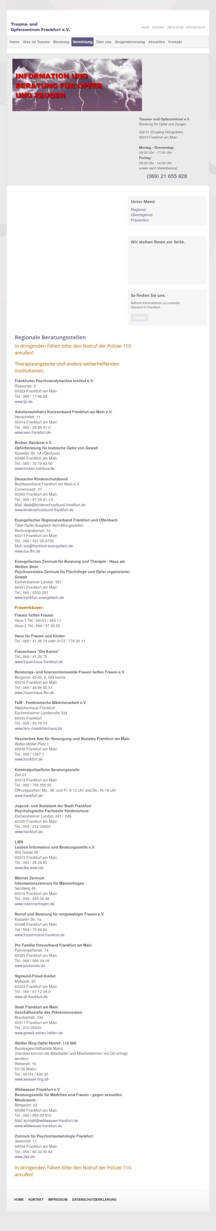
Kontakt (175, 41)
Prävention (140, 220)
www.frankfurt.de (29, 759)
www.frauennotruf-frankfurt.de (40, 934)
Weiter (140, 317)
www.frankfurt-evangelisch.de (39, 597)
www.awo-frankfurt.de (33, 432)
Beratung (61, 41)
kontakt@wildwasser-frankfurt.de (51, 1120)
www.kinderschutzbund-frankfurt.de (44, 509)
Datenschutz (195, 27)
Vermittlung (82, 41)
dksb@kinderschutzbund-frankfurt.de (54, 504)
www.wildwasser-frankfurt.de (38, 1125)
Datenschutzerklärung (94, 1199)
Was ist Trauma (36, 41)
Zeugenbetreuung (130, 41)
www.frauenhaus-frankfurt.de (39, 661)
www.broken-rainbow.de (35, 468)
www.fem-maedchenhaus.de (38, 728)
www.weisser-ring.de (32, 1079)
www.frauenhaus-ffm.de (34, 692)
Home (14, 41)
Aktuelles (156, 41)
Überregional (142, 214)
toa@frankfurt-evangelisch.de (48, 545)
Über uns (103, 41)
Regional (138, 209)
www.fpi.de (24, 401)
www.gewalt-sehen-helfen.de (39, 1032)
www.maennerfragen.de (35, 903)
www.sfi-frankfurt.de (31, 996)
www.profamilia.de (30, 965)
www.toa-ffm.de (27, 551)
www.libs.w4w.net (29, 867)
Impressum (57, 1199)
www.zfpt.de (25, 1156)
